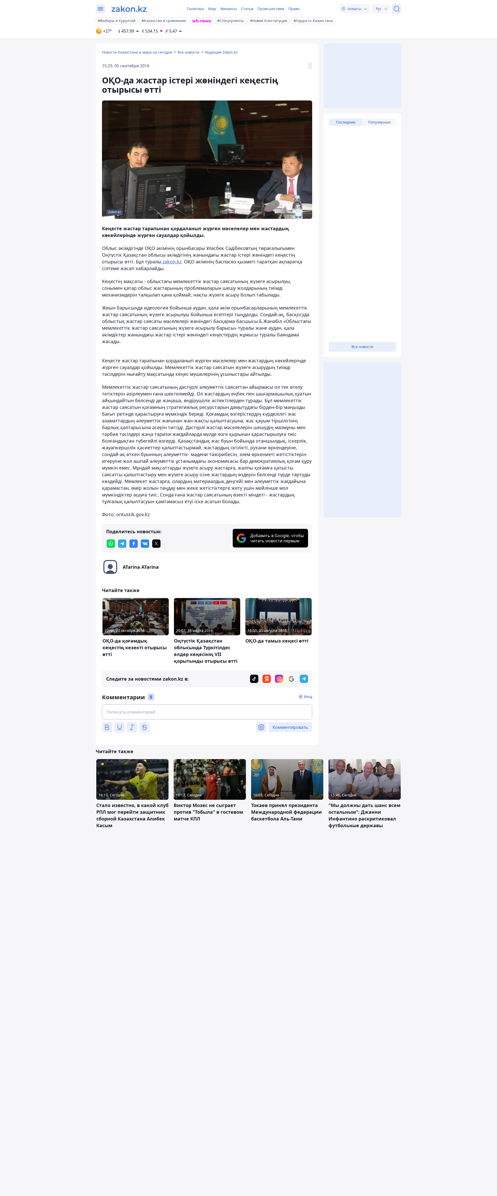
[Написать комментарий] (207, 711)
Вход (308, 696)
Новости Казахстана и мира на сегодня (137, 52)
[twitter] (156, 543)
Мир (212, 8)
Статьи (247, 8)
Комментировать (290, 727)
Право (293, 8)
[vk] (145, 543)
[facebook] (133, 543)
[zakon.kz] (129, 9)
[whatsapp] (110, 543)
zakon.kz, (172, 261)
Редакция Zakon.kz (221, 52)
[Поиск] (396, 8)
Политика (195, 8)
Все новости (188, 52)
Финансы (228, 8)
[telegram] (122, 543)
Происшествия (271, 8)
